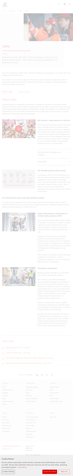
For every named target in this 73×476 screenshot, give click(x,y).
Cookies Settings (8, 472)
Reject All (64, 472)
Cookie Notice (22, 467)
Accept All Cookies (49, 472)
